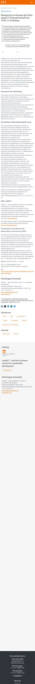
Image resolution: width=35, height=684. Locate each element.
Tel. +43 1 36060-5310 (17, 668)
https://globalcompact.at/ (9, 225)
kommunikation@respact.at (9, 292)
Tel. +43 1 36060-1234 (17, 673)
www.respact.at (12, 218)
